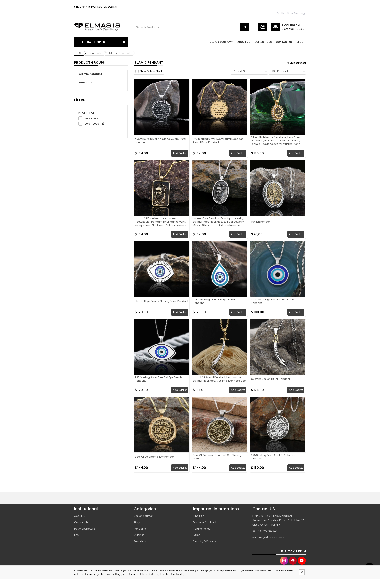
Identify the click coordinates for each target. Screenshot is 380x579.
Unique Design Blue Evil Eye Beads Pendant (214, 301)
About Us (80, 516)
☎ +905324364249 (264, 531)
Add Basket (180, 153)
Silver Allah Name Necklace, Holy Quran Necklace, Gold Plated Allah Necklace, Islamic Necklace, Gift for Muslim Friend (276, 141)
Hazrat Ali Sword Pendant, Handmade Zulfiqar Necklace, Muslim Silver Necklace (219, 379)
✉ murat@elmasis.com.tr (268, 537)
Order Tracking (296, 13)
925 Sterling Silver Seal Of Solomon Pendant (273, 457)
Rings (137, 522)
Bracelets (140, 541)
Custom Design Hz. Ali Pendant (270, 379)
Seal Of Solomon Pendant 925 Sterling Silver (217, 457)
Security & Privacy (204, 541)
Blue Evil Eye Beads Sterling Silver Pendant (161, 301)
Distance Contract (204, 522)
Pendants (95, 53)
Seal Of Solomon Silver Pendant (155, 456)
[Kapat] (302, 572)
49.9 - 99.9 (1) (93, 118)
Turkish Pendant (261, 222)
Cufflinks (139, 535)
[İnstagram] (284, 561)
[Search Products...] (244, 27)
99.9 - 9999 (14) (94, 123)
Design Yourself (143, 516)
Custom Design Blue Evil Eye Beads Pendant (273, 301)
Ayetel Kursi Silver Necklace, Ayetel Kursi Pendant (160, 140)
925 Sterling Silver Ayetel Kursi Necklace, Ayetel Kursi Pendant (218, 140)
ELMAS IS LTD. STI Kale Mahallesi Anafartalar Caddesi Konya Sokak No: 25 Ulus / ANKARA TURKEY (278, 520)
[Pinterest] (293, 561)
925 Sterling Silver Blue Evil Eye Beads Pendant (158, 379)
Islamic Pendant (119, 53)
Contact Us (81, 522)
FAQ (76, 535)
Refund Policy (201, 529)
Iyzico (196, 535)
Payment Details (84, 529)
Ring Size (198, 516)
